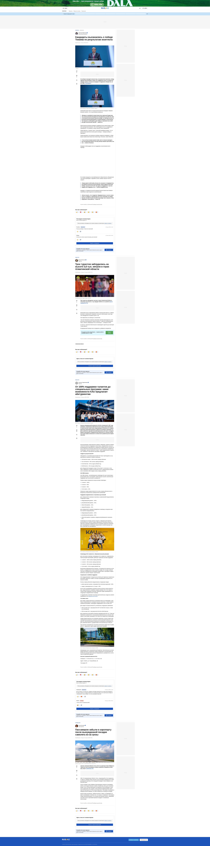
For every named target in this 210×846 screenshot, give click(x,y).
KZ (139, 8)
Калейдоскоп (77, 722)
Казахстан (71, 11)
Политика (64, 11)
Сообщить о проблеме (133, 839)
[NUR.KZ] (105, 8)
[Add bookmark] (77, 84)
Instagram (109, 249)
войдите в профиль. (108, 223)
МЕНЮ (66, 8)
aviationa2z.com (89, 768)
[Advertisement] (105, 21)
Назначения (83, 11)
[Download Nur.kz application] (105, 3)
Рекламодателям (144, 839)
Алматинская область (79, 343)
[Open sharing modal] (76, 80)
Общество (77, 257)
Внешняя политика (77, 11)
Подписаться (109, 333)
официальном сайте (93, 596)
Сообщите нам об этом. (97, 204)
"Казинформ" (88, 83)
